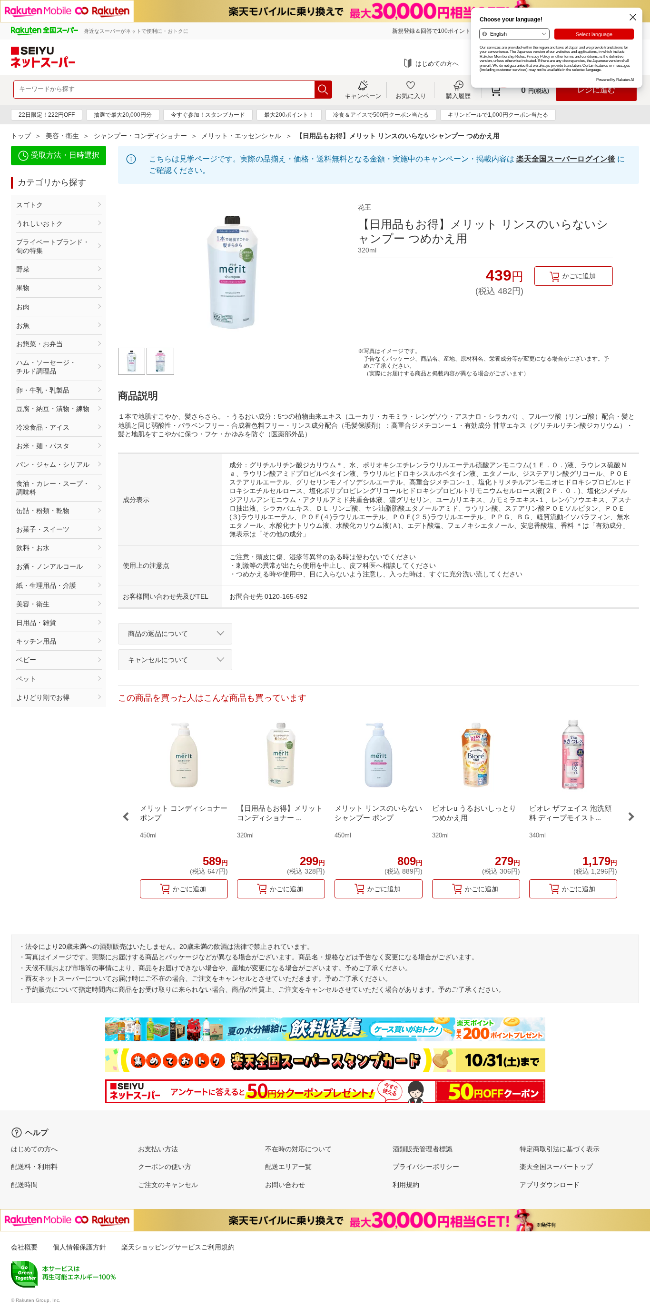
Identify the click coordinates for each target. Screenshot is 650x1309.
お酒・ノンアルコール (49, 566)
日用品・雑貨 (36, 622)
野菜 (23, 269)
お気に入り (410, 95)
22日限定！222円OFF (47, 114)
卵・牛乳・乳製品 (42, 390)
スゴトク (29, 205)
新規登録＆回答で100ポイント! (432, 31)
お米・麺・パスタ (42, 446)
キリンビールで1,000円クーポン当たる (498, 114)
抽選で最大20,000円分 (123, 114)
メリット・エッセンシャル (241, 136)
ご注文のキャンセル (168, 1184)
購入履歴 (458, 95)
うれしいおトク (39, 223)
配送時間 (24, 1184)
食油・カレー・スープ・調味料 (52, 488)
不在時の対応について (298, 1149)
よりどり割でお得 (42, 697)
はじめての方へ (437, 63)
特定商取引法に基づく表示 (560, 1149)
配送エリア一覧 (288, 1166)
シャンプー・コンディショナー (140, 136)
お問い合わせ (285, 1184)
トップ (21, 136)
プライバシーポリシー (426, 1166)
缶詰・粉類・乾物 (42, 510)
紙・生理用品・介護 (46, 585)
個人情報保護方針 (79, 1247)
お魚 (23, 325)
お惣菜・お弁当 (39, 344)
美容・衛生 (62, 136)
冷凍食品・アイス (42, 427)
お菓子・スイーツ (42, 529)
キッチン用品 (36, 641)
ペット (26, 679)
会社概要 (24, 1247)
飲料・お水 (32, 548)
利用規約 (406, 1184)
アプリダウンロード (550, 1184)
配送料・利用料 (34, 1166)
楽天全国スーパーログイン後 (565, 159)
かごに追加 (579, 276)
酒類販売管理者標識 (423, 1149)
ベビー (26, 660)
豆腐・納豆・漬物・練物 (52, 409)
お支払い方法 (158, 1149)
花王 (364, 207)
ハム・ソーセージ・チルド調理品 (46, 367)
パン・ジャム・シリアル (52, 464)
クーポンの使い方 (164, 1166)
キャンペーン (363, 95)
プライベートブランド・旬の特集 (52, 246)
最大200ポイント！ (289, 114)
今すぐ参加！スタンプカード (208, 114)
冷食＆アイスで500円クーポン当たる (381, 114)
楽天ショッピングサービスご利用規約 (178, 1247)
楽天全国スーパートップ (556, 1166)
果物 (23, 288)
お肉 (23, 307)
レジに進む (596, 90)
